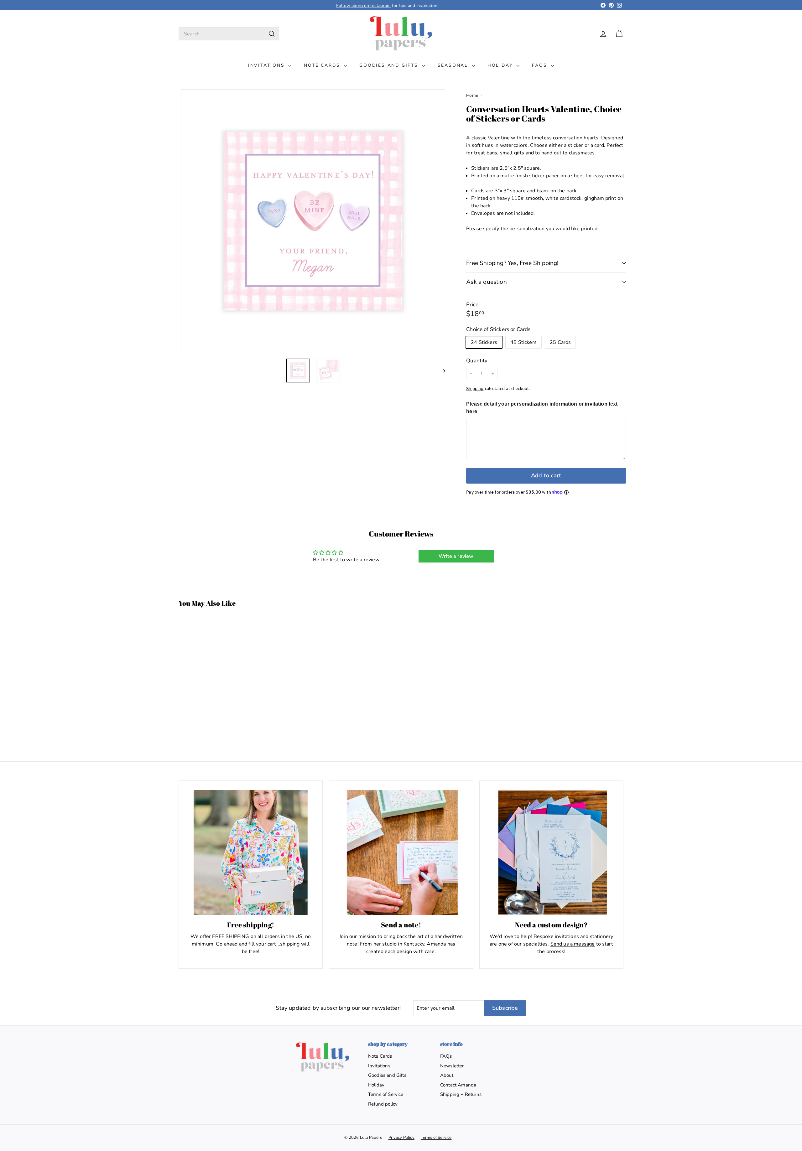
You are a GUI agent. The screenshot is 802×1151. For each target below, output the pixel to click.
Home (472, 95)
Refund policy (383, 1104)
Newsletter (452, 1066)
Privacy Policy (401, 1137)
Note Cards (323, 65)
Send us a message (572, 944)
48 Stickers (523, 342)
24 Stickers (484, 342)
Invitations (267, 65)
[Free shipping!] (250, 852)
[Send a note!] (401, 852)
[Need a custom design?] (551, 852)
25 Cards (560, 342)
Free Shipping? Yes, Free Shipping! (512, 263)
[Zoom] (313, 221)
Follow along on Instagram (363, 5)
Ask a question (486, 282)
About (446, 1075)
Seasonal (454, 65)
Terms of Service (386, 1094)
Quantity (476, 360)
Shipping (474, 388)
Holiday (501, 65)
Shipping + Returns (461, 1094)
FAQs (540, 65)
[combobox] (229, 33)
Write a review (456, 556)
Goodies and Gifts (389, 65)
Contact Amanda (458, 1085)
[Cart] (619, 33)
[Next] (441, 370)
